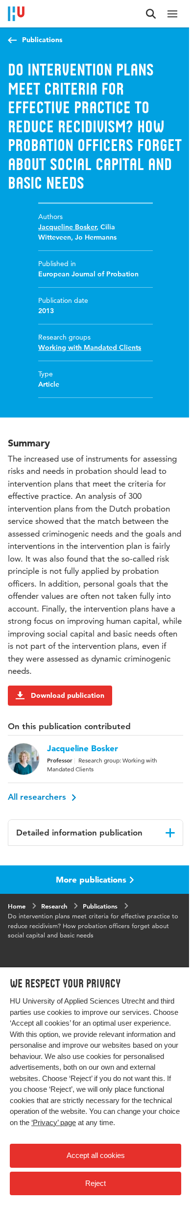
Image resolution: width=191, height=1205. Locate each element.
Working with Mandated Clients (89, 347)
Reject (95, 1183)
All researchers (38, 797)
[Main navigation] (172, 14)
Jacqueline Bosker (67, 226)
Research (54, 906)
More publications (91, 879)
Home (16, 906)
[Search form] (151, 14)
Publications (42, 39)
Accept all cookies (96, 1155)
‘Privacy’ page (53, 1122)
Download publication (67, 695)
